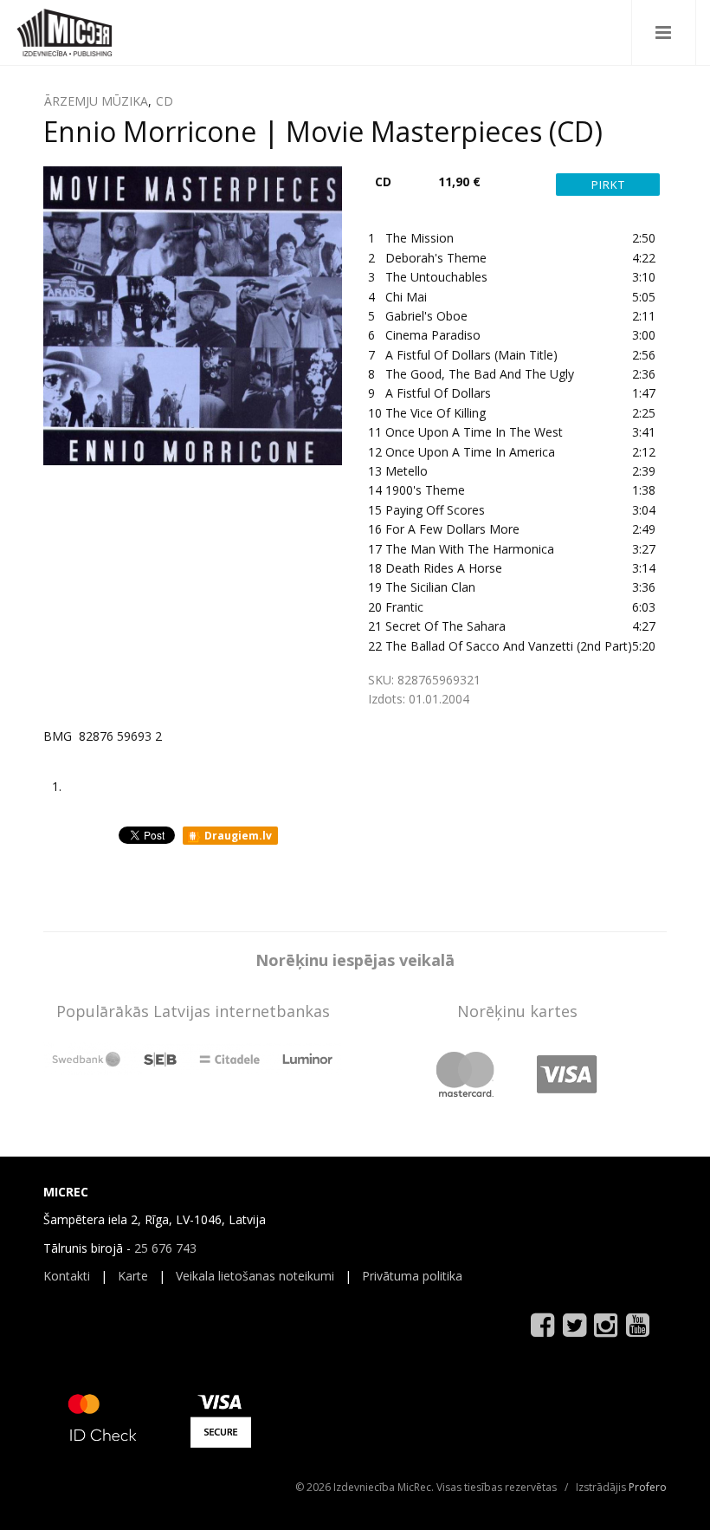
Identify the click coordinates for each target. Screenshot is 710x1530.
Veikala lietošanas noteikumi (255, 1275)
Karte (133, 1275)
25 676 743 (165, 1248)
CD (164, 101)
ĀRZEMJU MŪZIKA (96, 101)
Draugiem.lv (237, 835)
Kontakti (66, 1275)
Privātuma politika (412, 1275)
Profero (648, 1487)
